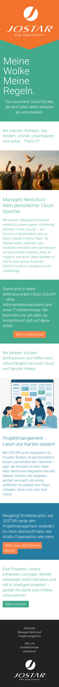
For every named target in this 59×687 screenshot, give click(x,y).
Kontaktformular (29, 647)
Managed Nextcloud (29, 632)
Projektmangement (30, 636)
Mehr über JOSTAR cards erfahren (22, 548)
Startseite (29, 628)
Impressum (29, 651)
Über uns (30, 643)
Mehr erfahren (15, 604)
